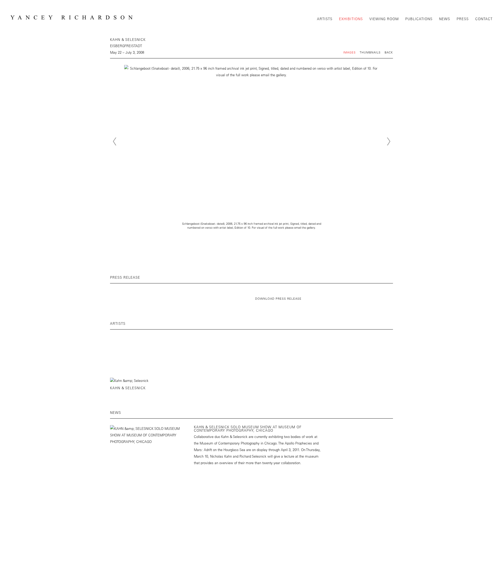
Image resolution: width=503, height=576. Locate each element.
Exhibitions (351, 19)
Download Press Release (278, 298)
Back (389, 52)
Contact (484, 19)
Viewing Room (384, 19)
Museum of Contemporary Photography (230, 443)
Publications (419, 19)
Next (388, 141)
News (444, 19)
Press (463, 19)
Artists (324, 19)
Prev (114, 141)
